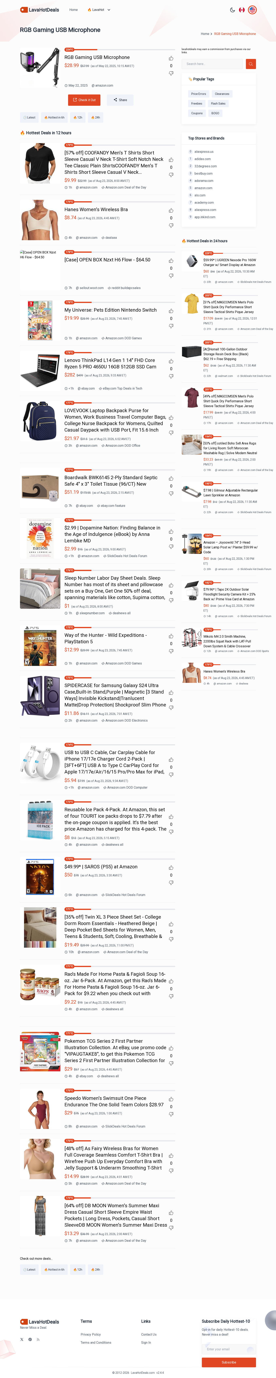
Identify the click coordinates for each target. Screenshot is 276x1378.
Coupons (197, 113)
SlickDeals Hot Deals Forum (127, 556)
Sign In (146, 1342)
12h (209, 651)
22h (209, 376)
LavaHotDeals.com (143, 1372)
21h (209, 329)
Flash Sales (218, 103)
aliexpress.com (203, 210)
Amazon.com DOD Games (123, 338)
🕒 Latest (29, 117)
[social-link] (22, 1339)
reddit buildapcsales (126, 288)
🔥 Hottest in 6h (54, 117)
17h (209, 423)
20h (209, 569)
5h (70, 1183)
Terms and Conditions (96, 1342)
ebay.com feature (113, 506)
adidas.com (200, 159)
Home (73, 10)
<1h (71, 388)
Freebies (196, 103)
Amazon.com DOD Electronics (126, 720)
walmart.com (224, 376)
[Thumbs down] (171, 73)
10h (71, 952)
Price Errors (198, 93)
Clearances (222, 93)
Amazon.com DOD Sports (254, 651)
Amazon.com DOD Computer (127, 787)
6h (70, 895)
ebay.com (86, 388)
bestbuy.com (201, 173)
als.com (197, 195)
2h (70, 720)
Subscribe (229, 1362)
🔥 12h (77, 117)
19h (209, 470)
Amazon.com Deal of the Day (125, 187)
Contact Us (149, 1334)
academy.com (202, 202)
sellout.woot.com (90, 288)
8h (70, 1126)
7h (70, 288)
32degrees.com (203, 166)
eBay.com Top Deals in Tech (122, 388)
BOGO (215, 113)
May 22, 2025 (78, 85)
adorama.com (201, 181)
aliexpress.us (202, 152)
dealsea (111, 238)
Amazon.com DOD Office (122, 445)
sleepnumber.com (90, 613)
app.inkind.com (202, 217)
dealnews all (122, 613)
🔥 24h (95, 117)
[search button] (251, 64)
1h (70, 187)
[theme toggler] (232, 10)
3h (70, 445)
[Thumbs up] (171, 58)
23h (209, 282)
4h (70, 238)
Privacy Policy (91, 1334)
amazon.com (102, 85)
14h (209, 616)
